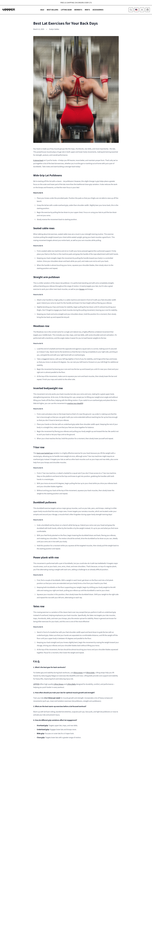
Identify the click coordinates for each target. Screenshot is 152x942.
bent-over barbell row (45, 453)
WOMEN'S (78, 10)
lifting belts (90, 672)
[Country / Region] (136, 10)
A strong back (38, 160)
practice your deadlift (75, 403)
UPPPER (36, 684)
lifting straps (78, 672)
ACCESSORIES (98, 10)
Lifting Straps (58, 684)
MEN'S (87, 10)
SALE (42, 10)
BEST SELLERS (52, 10)
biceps (81, 289)
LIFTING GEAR (66, 10)
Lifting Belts (71, 684)
